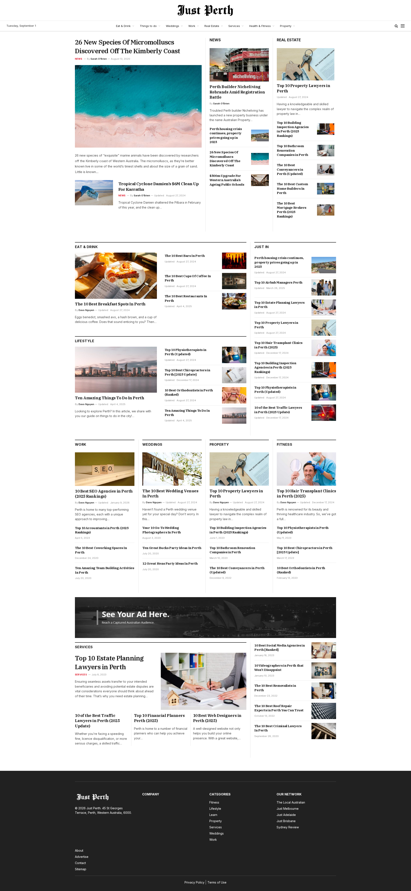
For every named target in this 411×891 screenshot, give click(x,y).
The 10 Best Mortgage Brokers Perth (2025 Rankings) (291, 209)
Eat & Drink (123, 26)
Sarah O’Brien (99, 58)
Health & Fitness (260, 26)
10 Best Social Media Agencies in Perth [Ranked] (279, 647)
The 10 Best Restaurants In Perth (186, 298)
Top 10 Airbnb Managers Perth (278, 282)
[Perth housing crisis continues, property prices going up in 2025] (260, 135)
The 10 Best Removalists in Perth (275, 688)
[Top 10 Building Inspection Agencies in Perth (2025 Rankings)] (325, 129)
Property (285, 26)
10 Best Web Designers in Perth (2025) (217, 718)
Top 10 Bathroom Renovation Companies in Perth (292, 150)
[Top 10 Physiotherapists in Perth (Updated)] (234, 355)
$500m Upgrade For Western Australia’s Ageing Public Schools (227, 180)
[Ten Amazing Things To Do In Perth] (116, 370)
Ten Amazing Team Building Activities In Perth (104, 570)
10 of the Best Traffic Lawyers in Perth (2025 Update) (278, 410)
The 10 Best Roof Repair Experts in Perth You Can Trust (279, 708)
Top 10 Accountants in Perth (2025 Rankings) (102, 530)
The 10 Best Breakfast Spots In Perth (110, 304)
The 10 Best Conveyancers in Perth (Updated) (290, 169)
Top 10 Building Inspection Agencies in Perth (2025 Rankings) (293, 129)
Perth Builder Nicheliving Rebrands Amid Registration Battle (237, 92)
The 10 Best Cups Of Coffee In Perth (188, 278)
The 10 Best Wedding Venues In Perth (170, 493)
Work (191, 26)
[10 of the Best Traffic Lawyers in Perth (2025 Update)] (323, 412)
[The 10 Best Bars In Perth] (234, 261)
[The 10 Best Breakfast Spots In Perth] (116, 276)
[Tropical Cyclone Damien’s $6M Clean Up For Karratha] (94, 192)
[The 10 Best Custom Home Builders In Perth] (325, 188)
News (78, 58)
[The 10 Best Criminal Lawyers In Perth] (323, 731)
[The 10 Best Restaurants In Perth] (234, 301)
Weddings (172, 26)
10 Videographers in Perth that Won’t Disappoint (279, 667)
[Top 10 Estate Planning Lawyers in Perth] (323, 307)
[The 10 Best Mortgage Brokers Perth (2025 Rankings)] (325, 210)
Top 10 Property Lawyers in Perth (303, 88)
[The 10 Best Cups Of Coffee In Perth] (234, 281)
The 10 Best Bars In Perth (185, 256)
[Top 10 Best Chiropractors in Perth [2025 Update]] (234, 375)
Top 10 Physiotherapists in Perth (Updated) (185, 352)
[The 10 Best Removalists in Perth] (323, 690)
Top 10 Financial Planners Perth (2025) (159, 718)
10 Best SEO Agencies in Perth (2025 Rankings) (104, 494)
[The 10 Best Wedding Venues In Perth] (172, 469)
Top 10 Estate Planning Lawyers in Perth (279, 304)
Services (234, 26)
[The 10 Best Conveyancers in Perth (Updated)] (325, 169)
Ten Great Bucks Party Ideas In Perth (171, 548)
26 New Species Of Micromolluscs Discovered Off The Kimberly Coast (127, 46)
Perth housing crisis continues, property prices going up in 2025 (226, 135)
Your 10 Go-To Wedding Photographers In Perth (161, 530)
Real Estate (211, 26)
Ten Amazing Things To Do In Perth (109, 397)
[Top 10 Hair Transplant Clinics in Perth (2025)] (323, 348)
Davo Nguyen (86, 310)
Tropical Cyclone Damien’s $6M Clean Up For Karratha (158, 186)
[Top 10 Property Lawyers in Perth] (305, 64)
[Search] (396, 26)
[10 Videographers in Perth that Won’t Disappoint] (323, 670)
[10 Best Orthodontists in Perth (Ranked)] (234, 395)
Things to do (148, 26)
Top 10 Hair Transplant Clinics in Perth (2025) (278, 345)
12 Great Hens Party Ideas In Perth (170, 563)
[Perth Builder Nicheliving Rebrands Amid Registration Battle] (239, 64)
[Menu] (403, 26)
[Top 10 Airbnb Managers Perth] (323, 287)
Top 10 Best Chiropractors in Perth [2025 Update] (187, 372)
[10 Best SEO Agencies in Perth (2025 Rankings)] (104, 469)
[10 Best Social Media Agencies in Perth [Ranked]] (323, 650)
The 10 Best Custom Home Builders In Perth (292, 188)
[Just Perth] (205, 10)
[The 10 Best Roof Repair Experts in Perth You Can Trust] (323, 711)
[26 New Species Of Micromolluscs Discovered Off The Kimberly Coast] (138, 106)
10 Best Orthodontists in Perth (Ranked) (189, 392)
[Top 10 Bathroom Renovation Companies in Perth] (325, 150)
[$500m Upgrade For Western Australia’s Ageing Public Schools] (260, 180)
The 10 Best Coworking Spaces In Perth (101, 550)
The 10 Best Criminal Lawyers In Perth (278, 728)
